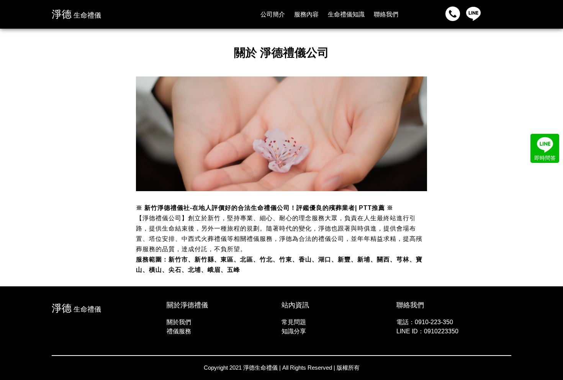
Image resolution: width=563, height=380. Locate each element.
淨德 (76, 14)
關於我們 (179, 322)
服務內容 (306, 14)
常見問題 (294, 322)
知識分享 (294, 331)
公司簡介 (272, 14)
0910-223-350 (434, 322)
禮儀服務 (179, 331)
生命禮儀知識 (346, 14)
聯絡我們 (386, 14)
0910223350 (441, 331)
